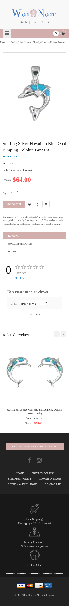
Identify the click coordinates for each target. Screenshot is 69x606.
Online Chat (34, 565)
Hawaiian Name (50, 478)
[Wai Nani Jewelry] (35, 12)
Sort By (13, 304)
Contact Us (53, 484)
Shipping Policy (19, 478)
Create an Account (41, 22)
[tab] (34, 235)
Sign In (23, 22)
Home (2, 42)
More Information (20, 244)
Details (13, 251)
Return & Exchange (22, 484)
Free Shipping (34, 519)
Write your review (34, 418)
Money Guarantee (34, 542)
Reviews (13, 236)
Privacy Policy (43, 473)
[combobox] (56, 33)
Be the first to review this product (17, 170)
